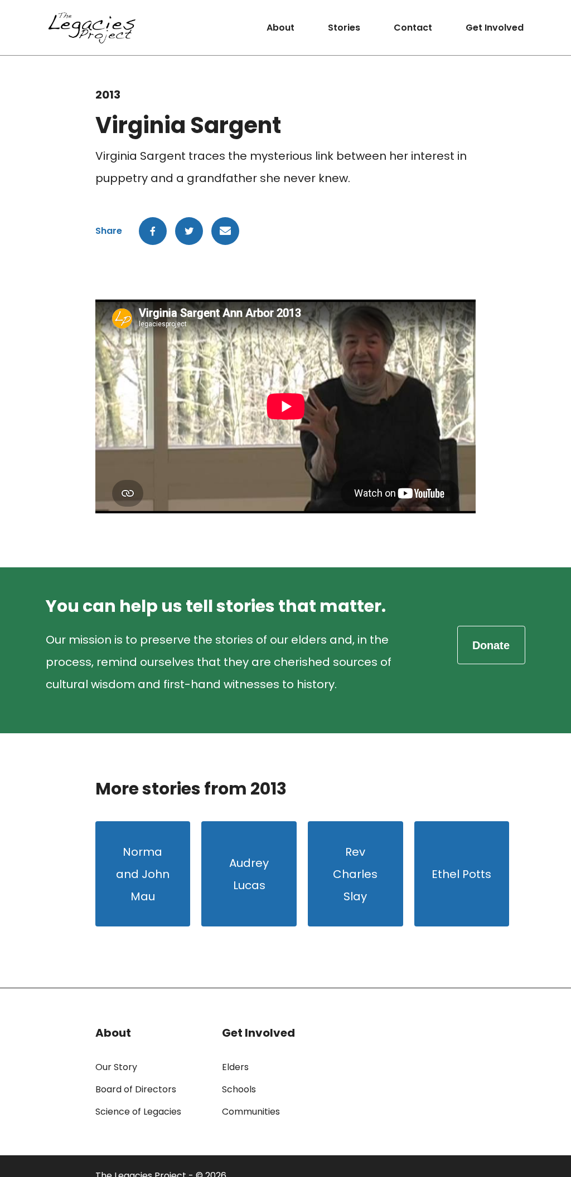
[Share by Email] (225, 231)
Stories (344, 27)
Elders (235, 1067)
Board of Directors (135, 1089)
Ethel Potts (461, 874)
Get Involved (495, 27)
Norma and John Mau (143, 874)
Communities (251, 1111)
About (280, 27)
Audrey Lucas (249, 874)
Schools (239, 1089)
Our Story (116, 1067)
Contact (413, 27)
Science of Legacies (138, 1111)
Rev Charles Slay (355, 874)
